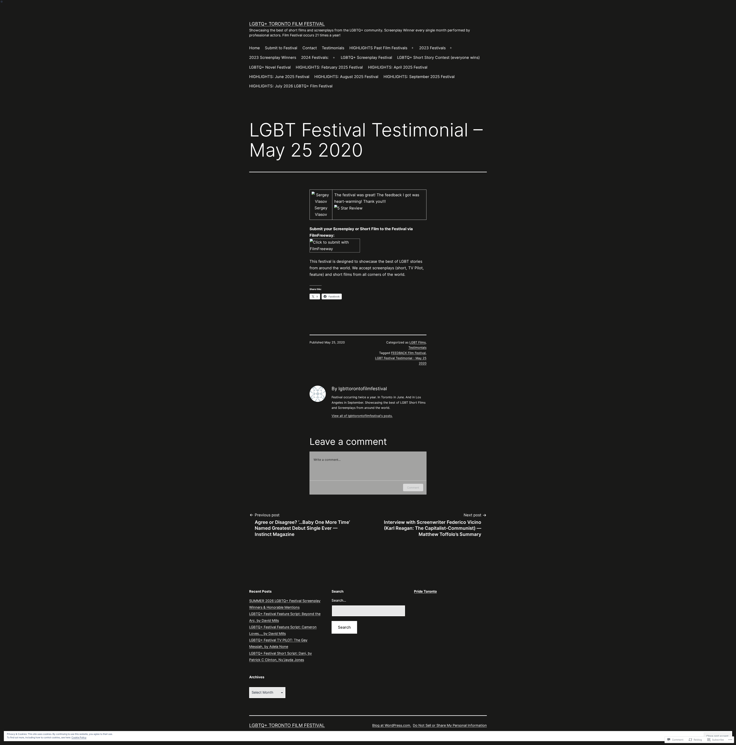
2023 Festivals (432, 48)
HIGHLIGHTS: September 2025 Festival (419, 76)
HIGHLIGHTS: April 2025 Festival (397, 67)
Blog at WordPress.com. (391, 725)
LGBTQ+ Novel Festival (270, 67)
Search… (339, 600)
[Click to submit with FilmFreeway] (335, 245)
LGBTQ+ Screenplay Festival (366, 57)
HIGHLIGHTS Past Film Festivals (378, 48)
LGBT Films (417, 342)
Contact (309, 48)
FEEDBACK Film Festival (408, 353)
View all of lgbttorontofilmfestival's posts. (362, 416)
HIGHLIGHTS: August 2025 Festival (346, 76)
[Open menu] (412, 48)
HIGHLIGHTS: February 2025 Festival (329, 67)
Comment (413, 487)
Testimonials (333, 48)
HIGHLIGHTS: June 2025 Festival (279, 76)
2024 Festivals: (315, 57)
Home (254, 48)
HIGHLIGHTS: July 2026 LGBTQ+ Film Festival (291, 86)
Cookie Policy (78, 737)
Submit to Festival (281, 48)
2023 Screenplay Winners (272, 57)
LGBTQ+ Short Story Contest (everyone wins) (438, 57)
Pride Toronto (425, 591)
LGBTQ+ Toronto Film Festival (287, 24)
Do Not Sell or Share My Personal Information (450, 725)
